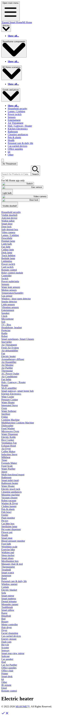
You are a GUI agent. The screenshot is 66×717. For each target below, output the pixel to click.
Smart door (6, 223)
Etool (4, 688)
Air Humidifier (8, 362)
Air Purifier (7, 368)
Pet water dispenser (11, 529)
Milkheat (5, 457)
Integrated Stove (9, 405)
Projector (5, 330)
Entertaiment (14, 120)
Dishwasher (7, 425)
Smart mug (6, 538)
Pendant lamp (8, 241)
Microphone (7, 318)
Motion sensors (9, 290)
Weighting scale (9, 546)
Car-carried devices (17, 146)
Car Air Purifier (9, 664)
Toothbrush (7, 607)
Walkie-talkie (8, 220)
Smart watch (7, 572)
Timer (4, 460)
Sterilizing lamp (9, 526)
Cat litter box (7, 523)
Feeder (4, 515)
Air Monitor (7, 365)
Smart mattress (8, 598)
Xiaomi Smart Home (11, 22)
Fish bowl (6, 512)
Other (10, 154)
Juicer (4, 471)
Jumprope (6, 575)
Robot (4, 336)
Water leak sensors (10, 287)
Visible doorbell (9, 215)
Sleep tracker (7, 555)
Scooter (5, 647)
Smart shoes (7, 558)
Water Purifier (8, 468)
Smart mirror (7, 595)
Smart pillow (7, 610)
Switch (4, 278)
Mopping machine (10, 494)
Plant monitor (8, 517)
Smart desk (6, 676)
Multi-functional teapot (12, 474)
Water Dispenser (9, 434)
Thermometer (8, 566)
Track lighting (8, 255)
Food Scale (7, 466)
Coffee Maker (8, 451)
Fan (3, 353)
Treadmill (6, 569)
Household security (17, 108)
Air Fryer (6, 448)
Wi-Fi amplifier (9, 388)
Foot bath (6, 543)
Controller (6, 275)
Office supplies (15, 149)
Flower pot (6, 532)
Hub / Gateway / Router (20, 125)
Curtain (5, 587)
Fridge (4, 417)
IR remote (6, 685)
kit (9, 151)
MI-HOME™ (23, 706)
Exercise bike (8, 549)
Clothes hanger (8, 506)
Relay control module (12, 272)
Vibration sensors (10, 307)
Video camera (8, 232)
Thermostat (7, 370)
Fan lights (6, 379)
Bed (3, 618)
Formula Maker (9, 463)
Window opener (9, 584)
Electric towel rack (10, 489)
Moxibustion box (10, 561)
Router (4, 385)
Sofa (3, 592)
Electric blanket (9, 590)
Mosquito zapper (9, 604)
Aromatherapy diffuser (12, 359)
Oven (4, 408)
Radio (4, 333)
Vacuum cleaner (9, 497)
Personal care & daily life (20, 143)
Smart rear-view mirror (12, 653)
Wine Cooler (7, 396)
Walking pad (7, 552)
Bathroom (13, 131)
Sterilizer (5, 414)
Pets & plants (14, 137)
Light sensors (8, 304)
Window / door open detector (16, 298)
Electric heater (8, 356)
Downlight (6, 238)
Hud (3, 662)
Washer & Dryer (9, 503)
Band (4, 578)
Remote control (9, 269)
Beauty (4, 621)
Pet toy (4, 520)
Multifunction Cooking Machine (17, 422)
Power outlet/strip (10, 281)
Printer (4, 673)
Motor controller (9, 624)
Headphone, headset (11, 327)
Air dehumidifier (9, 350)
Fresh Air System (10, 347)
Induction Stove (9, 454)
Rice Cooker (7, 440)
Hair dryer (6, 627)
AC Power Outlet (10, 373)
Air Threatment (15, 123)
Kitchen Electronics (18, 128)
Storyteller (6, 342)
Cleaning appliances (18, 134)
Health (11, 140)
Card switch (7, 267)
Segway (5, 650)
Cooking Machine (10, 419)
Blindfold (6, 615)
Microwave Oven (10, 431)
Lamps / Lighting (16, 111)
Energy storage (8, 639)
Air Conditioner (9, 376)
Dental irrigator (9, 601)
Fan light (5, 246)
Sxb (3, 321)
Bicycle (5, 644)
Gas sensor (6, 295)
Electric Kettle (8, 437)
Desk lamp (6, 252)
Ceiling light (7, 249)
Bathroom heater (9, 483)
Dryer (4, 630)
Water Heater (8, 402)
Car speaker (7, 659)
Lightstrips (6, 261)
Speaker (5, 313)
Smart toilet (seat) (10, 480)
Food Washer (8, 428)
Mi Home (27, 22)
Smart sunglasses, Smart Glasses (17, 339)
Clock (4, 316)
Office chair (7, 670)
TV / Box (6, 324)
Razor (4, 613)
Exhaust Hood (8, 445)
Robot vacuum (8, 500)
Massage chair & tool (12, 564)
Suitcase (5, 656)
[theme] (2, 160)
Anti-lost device (9, 218)
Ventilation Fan (9, 442)
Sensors (12, 117)
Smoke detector (9, 301)
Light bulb (6, 244)
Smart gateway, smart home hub (17, 391)
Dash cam (6, 641)
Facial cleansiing (9, 633)
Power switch (14, 114)
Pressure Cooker (9, 399)
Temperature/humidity (12, 293)
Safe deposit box (9, 229)
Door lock (6, 226)
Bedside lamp (8, 258)
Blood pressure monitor (13, 541)
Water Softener (8, 411)
